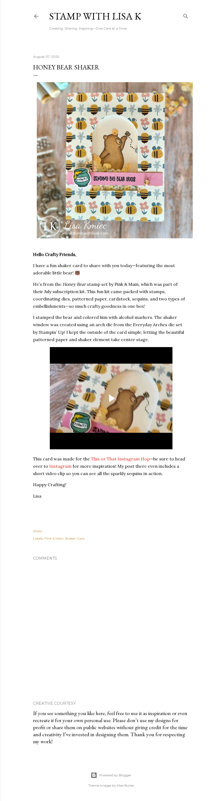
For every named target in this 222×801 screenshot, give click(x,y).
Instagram (60, 466)
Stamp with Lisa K (95, 16)
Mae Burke (125, 785)
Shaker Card (74, 538)
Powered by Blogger (115, 775)
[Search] (185, 15)
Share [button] (37, 531)
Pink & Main (53, 538)
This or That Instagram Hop (120, 459)
